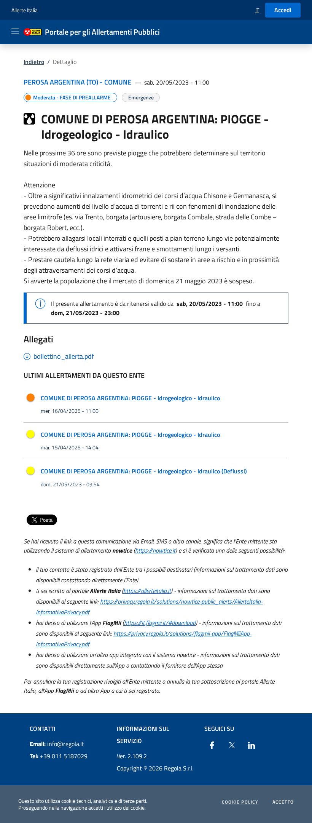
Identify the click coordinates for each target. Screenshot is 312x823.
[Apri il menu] (15, 31)
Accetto (283, 802)
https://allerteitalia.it (147, 590)
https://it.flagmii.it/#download (160, 622)
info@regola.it (57, 743)
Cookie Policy (240, 802)
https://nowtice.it (155, 550)
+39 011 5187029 (59, 756)
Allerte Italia (24, 10)
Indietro (34, 61)
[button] (257, 10)
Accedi (282, 9)
